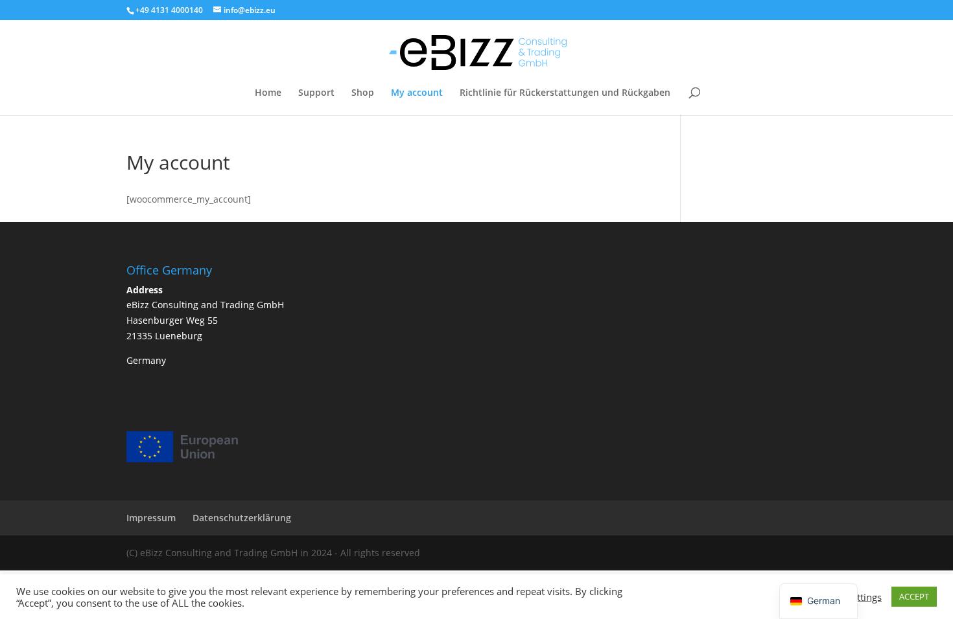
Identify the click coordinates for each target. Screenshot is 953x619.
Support (316, 93)
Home (268, 93)
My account (417, 93)
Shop (362, 93)
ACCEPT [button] (914, 596)
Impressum (151, 518)
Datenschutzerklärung (242, 518)
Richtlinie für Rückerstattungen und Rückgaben (565, 93)
